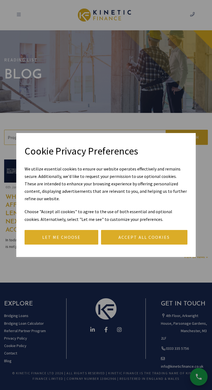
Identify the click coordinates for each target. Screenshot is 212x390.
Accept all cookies (144, 237)
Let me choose (61, 237)
